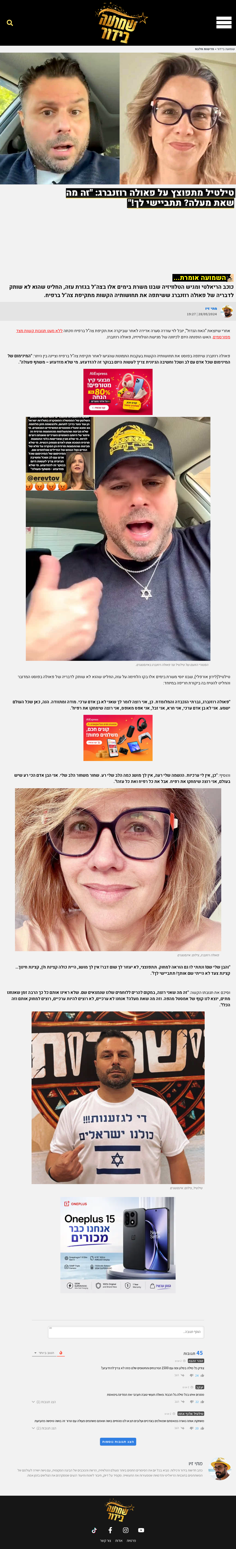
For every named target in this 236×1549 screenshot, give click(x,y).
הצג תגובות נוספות (118, 1442)
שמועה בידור (226, 49)
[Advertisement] (118, 237)
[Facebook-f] (110, 1530)
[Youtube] (141, 1530)
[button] (9, 22)
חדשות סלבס (204, 49)
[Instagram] (126, 1530)
